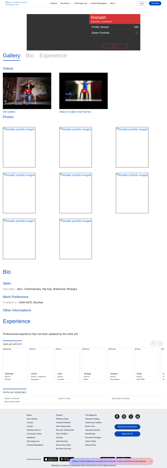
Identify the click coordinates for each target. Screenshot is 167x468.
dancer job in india (12, 402)
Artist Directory (62, 441)
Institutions (31, 437)
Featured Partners (63, 422)
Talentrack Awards (92, 430)
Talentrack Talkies (92, 419)
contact (114, 46)
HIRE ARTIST (127, 434)
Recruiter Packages (93, 437)
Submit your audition (93, 422)
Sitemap (59, 437)
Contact (30, 426)
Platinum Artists (62, 419)
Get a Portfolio (61, 434)
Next (160, 343)
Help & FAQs (90, 441)
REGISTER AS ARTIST (127, 427)
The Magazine (91, 415)
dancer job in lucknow (121, 398)
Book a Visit (90, 426)
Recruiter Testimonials (65, 430)
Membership (90, 434)
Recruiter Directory (63, 449)
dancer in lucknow (12, 398)
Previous (153, 343)
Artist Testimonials (63, 426)
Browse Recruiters (63, 445)
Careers (30, 422)
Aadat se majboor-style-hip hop (75, 111)
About (29, 415)
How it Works (32, 419)
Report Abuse (90, 445)
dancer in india (64, 398)
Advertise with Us (34, 430)
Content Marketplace (98, 3)
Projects (54, 3)
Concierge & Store (34, 434)
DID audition (9, 111)
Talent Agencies (80, 3)
